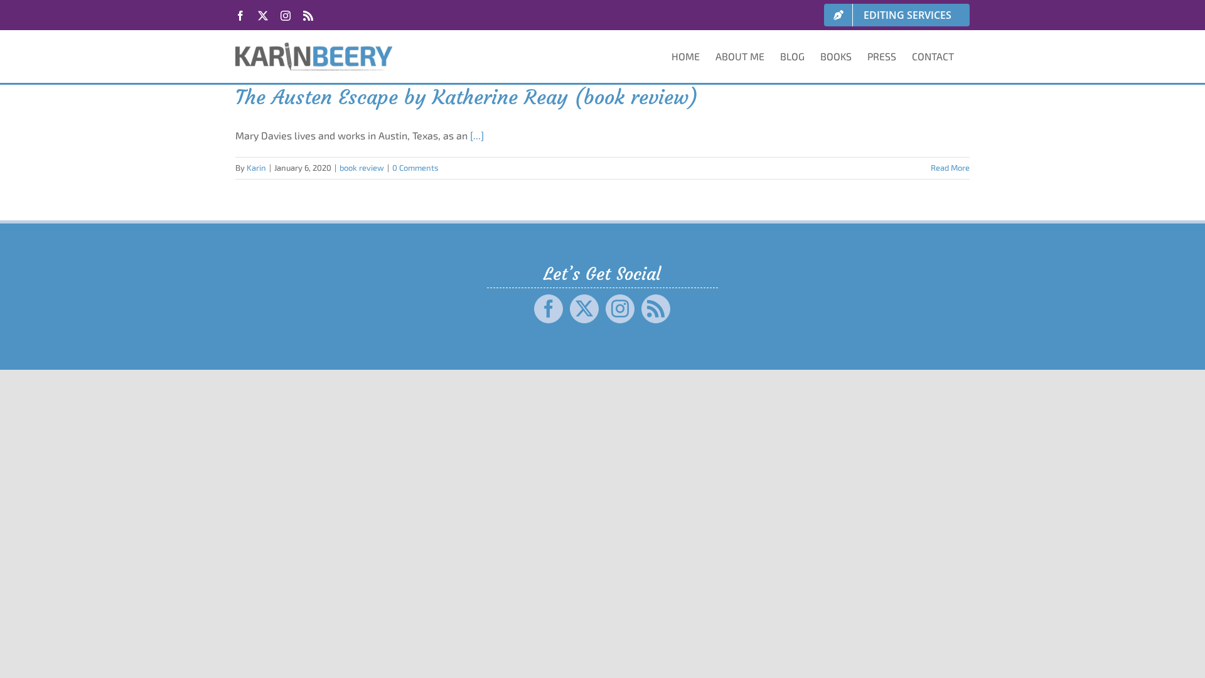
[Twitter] (584, 308)
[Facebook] (548, 308)
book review (362, 168)
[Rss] (655, 308)
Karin (256, 168)
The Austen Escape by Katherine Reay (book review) (466, 97)
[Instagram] (620, 308)
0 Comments (415, 168)
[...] (477, 135)
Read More (950, 168)
